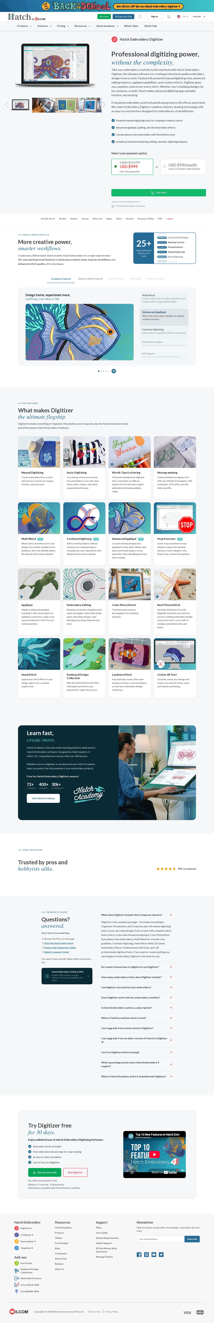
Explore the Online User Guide (60, 947)
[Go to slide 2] (101, 371)
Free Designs (61, 1243)
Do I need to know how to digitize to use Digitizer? (130, 966)
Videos (58, 1238)
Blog (57, 1248)
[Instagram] (147, 1254)
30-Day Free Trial (123, 16)
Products (23, 25)
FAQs (99, 1227)
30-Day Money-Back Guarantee (106, 1250)
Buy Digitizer (75, 1172)
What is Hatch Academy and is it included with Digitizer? (133, 1076)
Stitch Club (150, 25)
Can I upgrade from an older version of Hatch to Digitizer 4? (134, 1040)
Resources (81, 25)
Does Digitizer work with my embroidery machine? (130, 997)
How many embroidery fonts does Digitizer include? (131, 977)
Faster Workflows (116, 278)
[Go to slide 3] (103, 371)
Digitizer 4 (26, 1228)
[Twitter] (162, 1254)
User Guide (101, 1232)
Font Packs (26, 1263)
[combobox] (199, 17)
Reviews (59, 1263)
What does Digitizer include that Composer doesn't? (131, 914)
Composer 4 (27, 1234)
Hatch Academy (105, 25)
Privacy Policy (111, 1311)
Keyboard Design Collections (29, 1271)
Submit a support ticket (56, 952)
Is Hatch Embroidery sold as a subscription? (126, 1007)
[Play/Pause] (114, 371)
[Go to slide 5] (108, 371)
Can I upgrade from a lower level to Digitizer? (127, 1028)
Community (61, 1253)
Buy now (104, 16)
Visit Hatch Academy (43, 798)
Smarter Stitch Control (90, 278)
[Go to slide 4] (106, 371)
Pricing (61, 25)
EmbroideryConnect (31, 1278)
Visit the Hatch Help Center (58, 943)
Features (42, 25)
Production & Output (155, 278)
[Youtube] (155, 1254)
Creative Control (61, 278)
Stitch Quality (135, 278)
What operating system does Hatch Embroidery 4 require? (130, 1064)
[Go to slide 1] (98, 371)
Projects (59, 1232)
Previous (6, 102)
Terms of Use (94, 1311)
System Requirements (107, 1238)
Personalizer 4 (28, 1241)
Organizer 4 (27, 1248)
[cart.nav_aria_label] (168, 17)
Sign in (154, 16)
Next (104, 102)
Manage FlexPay (104, 1256)
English (197, 16)
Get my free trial (47, 1172)
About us (59, 1269)
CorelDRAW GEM (30, 1291)
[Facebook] (140, 1254)
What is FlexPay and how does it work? (123, 1017)
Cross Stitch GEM (30, 1284)
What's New (131, 25)
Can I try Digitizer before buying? (120, 1052)
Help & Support (104, 1243)
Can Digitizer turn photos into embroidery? (126, 987)
